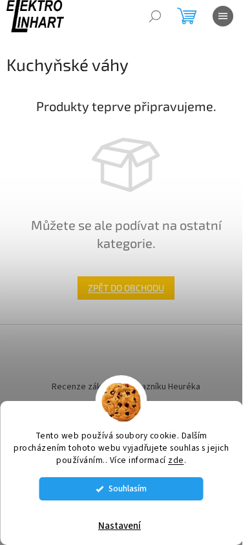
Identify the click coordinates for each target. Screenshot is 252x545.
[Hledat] (155, 16)
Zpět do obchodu (126, 287)
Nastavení (119, 526)
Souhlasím (128, 488)
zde (176, 460)
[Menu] (223, 16)
